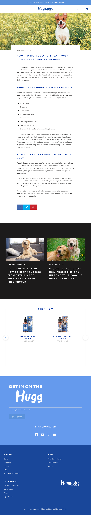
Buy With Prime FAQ (12, 473)
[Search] (81, 9)
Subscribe (17, 417)
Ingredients (8, 489)
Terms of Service (48, 509)
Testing (7, 493)
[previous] (5, 337)
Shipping (7, 463)
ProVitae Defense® (11, 486)
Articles (51, 466)
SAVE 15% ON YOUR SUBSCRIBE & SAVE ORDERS (45, 2)
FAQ (5, 470)
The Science (52, 463)
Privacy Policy (61, 509)
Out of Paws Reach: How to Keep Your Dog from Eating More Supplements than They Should (24, 275)
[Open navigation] (4, 9)
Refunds (7, 466)
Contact (7, 459)
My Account (8, 497)
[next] (85, 337)
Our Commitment (55, 459)
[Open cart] (87, 9)
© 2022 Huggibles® (32, 509)
